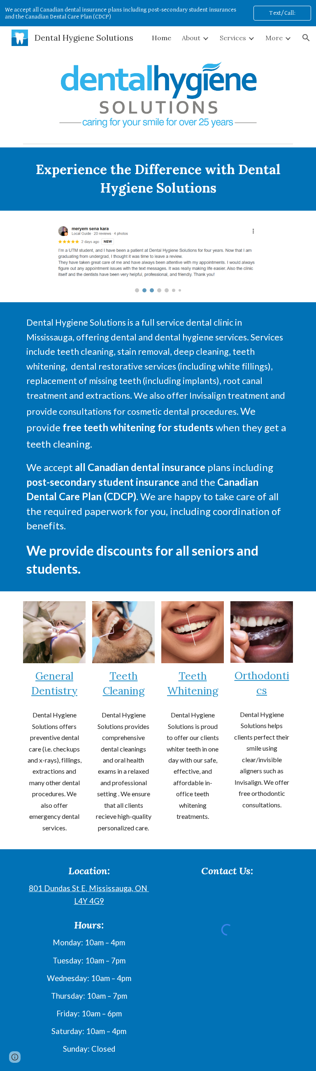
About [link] (191, 38)
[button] (306, 38)
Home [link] (161, 38)
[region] (158, 13)
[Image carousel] (158, 256)
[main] (158, 179)
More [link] (274, 38)
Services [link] (233, 38)
